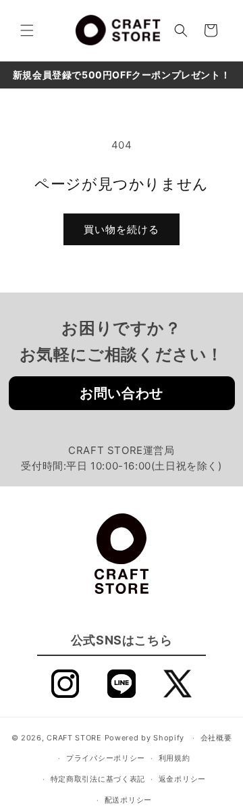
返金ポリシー (182, 779)
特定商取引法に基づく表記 (98, 779)
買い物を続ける (121, 229)
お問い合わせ (121, 393)
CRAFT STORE (74, 737)
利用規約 (174, 758)
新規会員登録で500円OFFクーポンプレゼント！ (121, 74)
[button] (27, 30)
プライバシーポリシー (105, 758)
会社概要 (216, 737)
